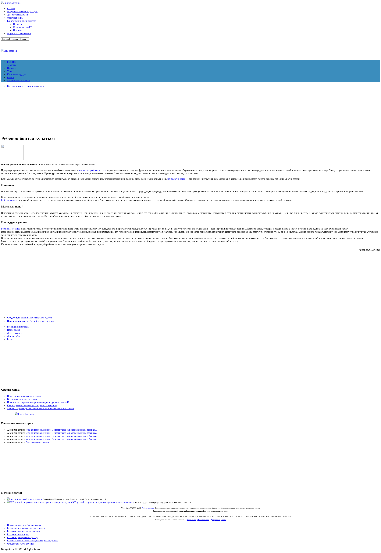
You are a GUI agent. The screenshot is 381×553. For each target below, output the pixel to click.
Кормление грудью (16, 74)
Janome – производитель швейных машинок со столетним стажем (40, 408)
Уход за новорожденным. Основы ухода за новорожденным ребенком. (61, 429)
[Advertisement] (190, 110)
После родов (13, 329)
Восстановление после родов (22, 399)
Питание (11, 67)
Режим (10, 77)
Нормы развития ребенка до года (24, 524)
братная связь (204, 519)
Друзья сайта (13, 335)
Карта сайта (191, 519)
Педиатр (17, 23)
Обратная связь (15, 17)
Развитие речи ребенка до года (22, 537)
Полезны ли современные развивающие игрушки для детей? (38, 402)
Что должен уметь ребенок (20, 543)
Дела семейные (15, 332)
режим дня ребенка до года (92, 170)
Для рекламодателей (17, 14)
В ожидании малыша (18, 326)
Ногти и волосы (34, 498)
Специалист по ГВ (22, 27)
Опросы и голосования (19, 33)
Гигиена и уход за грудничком (22, 85)
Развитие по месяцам (18, 534)
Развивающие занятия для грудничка (26, 527)
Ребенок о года (148, 507)
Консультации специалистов (21, 20)
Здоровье (11, 64)
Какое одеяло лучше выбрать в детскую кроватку (32, 405)
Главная (11, 8)
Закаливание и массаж (18, 80)
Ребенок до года (9, 200)
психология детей (176, 178)
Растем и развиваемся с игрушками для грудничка (32, 540)
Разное (10, 339)
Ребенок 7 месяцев (10, 228)
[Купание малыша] (12, 158)
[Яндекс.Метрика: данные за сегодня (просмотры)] (24, 413)
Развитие (11, 61)
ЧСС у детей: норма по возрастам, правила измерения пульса (103, 502)
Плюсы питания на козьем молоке (24, 395)
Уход (9, 71)
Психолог (18, 30)
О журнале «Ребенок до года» (22, 11)
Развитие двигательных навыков (23, 531)
